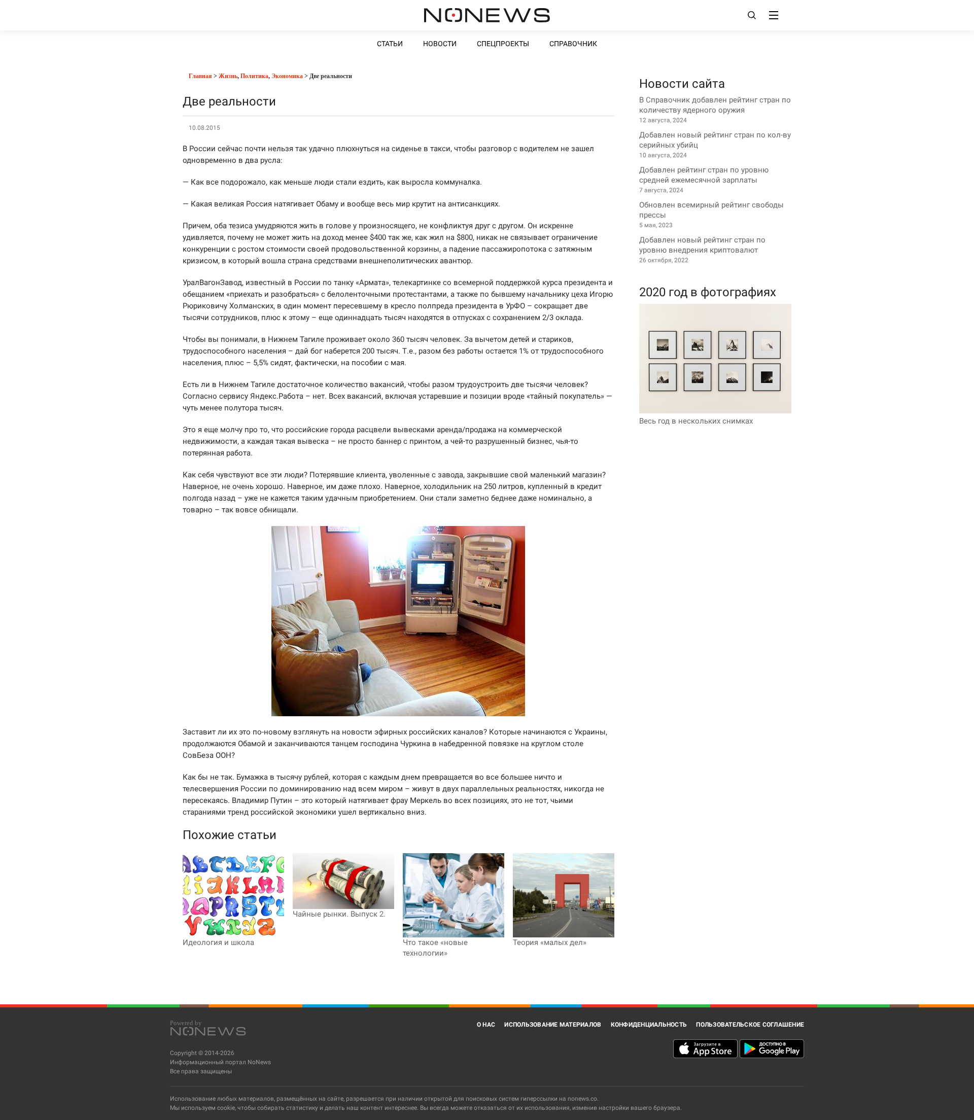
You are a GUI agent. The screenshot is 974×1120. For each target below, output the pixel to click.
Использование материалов (552, 1024)
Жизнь (228, 76)
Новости (440, 44)
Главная (199, 76)
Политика (254, 76)
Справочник (573, 44)
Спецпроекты (503, 44)
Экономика (287, 76)
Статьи (390, 44)
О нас (486, 1024)
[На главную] (487, 15)
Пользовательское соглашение (750, 1024)
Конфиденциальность (649, 1024)
